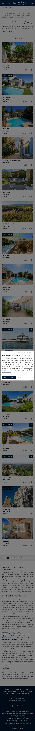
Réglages (21, 377)
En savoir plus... (6, 372)
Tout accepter (9, 377)
